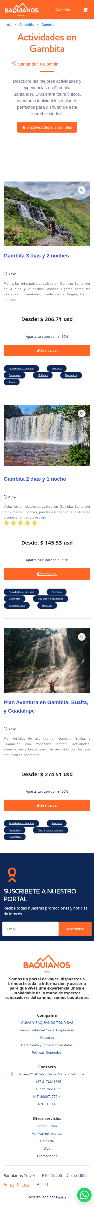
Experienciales (17, 605)
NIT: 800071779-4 (47, 1097)
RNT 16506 (52, 1175)
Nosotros (47, 1037)
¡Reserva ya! (47, 350)
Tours (12, 382)
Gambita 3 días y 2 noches (36, 256)
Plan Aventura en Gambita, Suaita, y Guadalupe (46, 706)
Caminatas (14, 375)
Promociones (47, 1156)
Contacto (47, 1141)
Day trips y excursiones (50, 598)
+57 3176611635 (48, 1082)
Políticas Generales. (47, 1052)
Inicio (8, 25)
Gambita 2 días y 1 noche (35, 479)
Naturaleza (71, 375)
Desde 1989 (76, 1175)
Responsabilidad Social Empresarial (47, 1030)
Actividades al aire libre (21, 368)
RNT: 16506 (47, 1104)
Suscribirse (75, 928)
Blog (47, 1148)
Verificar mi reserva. (47, 1133)
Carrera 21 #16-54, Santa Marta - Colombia (50, 1074)
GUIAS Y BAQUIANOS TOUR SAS (47, 1023)
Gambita (47, 25)
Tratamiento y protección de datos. (47, 1045)
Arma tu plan (47, 1126)
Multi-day (43, 375)
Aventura (57, 368)
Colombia (62, 10)
